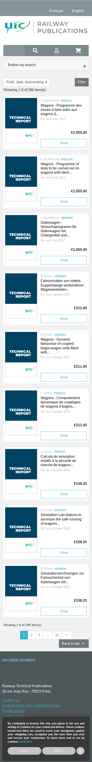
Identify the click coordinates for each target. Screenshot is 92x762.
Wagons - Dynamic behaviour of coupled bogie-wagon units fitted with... (59, 345)
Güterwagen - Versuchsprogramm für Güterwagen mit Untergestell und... (58, 229)
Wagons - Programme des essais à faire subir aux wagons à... (61, 110)
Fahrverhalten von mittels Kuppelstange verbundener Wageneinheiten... (62, 285)
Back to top (74, 643)
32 (57, 635)
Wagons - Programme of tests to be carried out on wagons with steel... (60, 168)
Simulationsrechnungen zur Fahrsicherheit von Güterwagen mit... (62, 577)
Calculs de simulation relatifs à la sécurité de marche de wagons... (58, 461)
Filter (82, 82)
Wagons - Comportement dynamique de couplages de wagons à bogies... (61, 402)
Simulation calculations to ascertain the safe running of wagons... (61, 519)
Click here (25, 741)
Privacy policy (13, 711)
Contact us (10, 700)
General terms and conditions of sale (31, 705)
